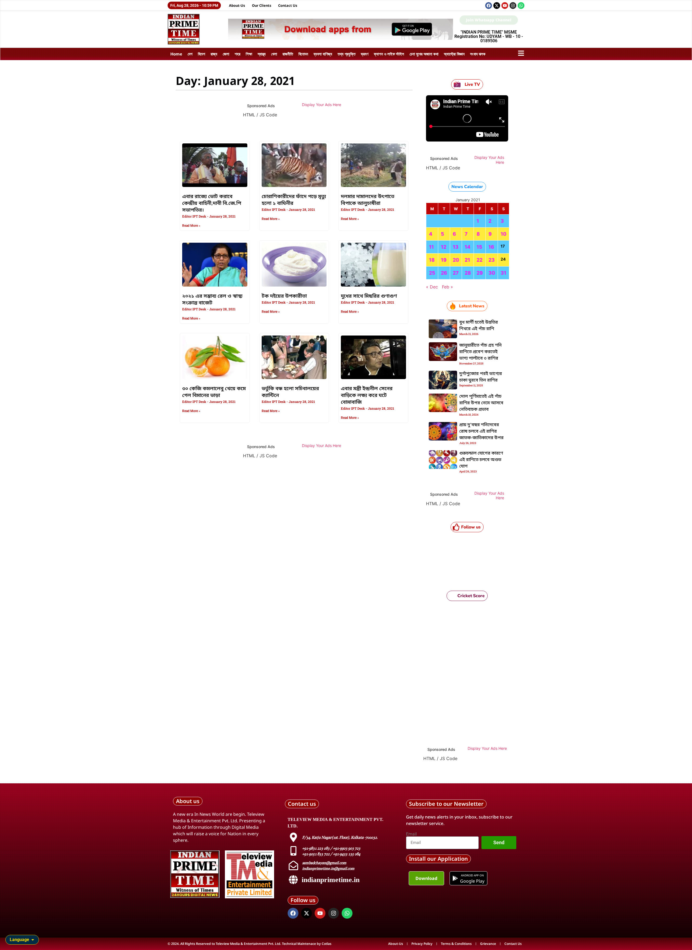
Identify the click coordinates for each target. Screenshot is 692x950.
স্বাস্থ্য (262, 54)
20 (456, 260)
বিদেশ (201, 54)
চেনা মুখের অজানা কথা (424, 54)
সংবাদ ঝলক (477, 54)
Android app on (472, 875)
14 (467, 247)
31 (503, 273)
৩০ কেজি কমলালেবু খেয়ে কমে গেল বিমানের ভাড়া (214, 392)
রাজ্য (214, 54)
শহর (237, 54)
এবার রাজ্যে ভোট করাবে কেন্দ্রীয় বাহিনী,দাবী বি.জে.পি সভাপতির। (211, 203)
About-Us (237, 5)
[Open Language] (33, 939)
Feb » (447, 287)
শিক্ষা (249, 54)
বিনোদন (303, 54)
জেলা (226, 54)
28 (468, 273)
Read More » (191, 226)
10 (503, 234)
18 (432, 260)
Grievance (488, 943)
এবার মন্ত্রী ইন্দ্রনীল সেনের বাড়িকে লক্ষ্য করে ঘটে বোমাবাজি (366, 396)
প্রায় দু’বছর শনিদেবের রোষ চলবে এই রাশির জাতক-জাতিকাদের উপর (481, 431)
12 (443, 247)
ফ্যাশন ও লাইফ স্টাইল (389, 54)
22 (480, 260)
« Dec (432, 287)
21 (467, 260)
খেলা (274, 54)
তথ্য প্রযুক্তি (346, 54)
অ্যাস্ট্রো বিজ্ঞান (454, 54)
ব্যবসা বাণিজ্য (323, 54)
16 (491, 247)
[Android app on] (455, 878)
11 (431, 247)
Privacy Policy (421, 943)
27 (456, 273)
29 (480, 273)
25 (432, 273)
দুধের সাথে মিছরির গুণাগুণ (369, 296)
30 (491, 273)
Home (176, 54)
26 (444, 273)
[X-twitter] (496, 5)
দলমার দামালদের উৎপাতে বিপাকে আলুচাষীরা (367, 200)
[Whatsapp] (521, 5)
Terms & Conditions (456, 943)
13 (455, 247)
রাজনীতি (287, 54)
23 (491, 260)
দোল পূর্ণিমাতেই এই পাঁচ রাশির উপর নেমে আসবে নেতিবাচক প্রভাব (481, 403)
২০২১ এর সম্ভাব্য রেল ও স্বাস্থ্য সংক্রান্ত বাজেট (212, 299)
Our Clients (261, 5)
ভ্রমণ (364, 54)
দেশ (190, 54)
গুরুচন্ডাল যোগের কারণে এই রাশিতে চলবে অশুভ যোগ (481, 460)
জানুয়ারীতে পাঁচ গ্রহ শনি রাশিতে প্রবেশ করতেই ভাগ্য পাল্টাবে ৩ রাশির (480, 352)
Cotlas (326, 943)
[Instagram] (513, 5)
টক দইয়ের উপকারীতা (284, 296)
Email (411, 834)
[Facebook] (488, 5)
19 (444, 260)
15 (479, 247)
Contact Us (287, 5)
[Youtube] (504, 5)
